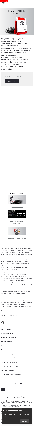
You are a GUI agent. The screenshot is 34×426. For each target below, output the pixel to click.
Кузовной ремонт (17, 207)
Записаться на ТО (12, 81)
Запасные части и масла (17, 238)
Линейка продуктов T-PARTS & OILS (17, 222)
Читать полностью (7, 421)
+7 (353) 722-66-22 (17, 383)
